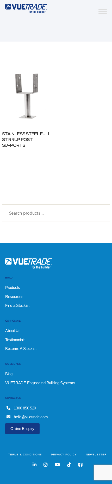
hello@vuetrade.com (30, 417)
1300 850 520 (24, 408)
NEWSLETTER (96, 454)
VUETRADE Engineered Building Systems (40, 383)
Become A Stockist (20, 348)
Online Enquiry (22, 428)
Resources (14, 296)
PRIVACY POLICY (64, 454)
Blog (9, 374)
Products (12, 287)
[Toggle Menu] (102, 11)
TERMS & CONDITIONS (25, 454)
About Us (13, 330)
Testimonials (15, 339)
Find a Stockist (17, 305)
